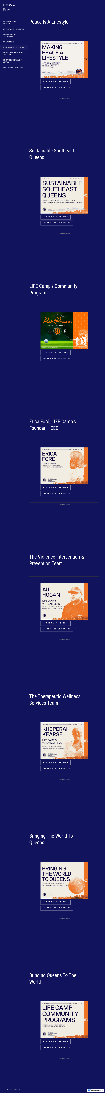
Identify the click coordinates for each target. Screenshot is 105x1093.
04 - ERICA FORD (8, 42)
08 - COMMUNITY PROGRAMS (13, 67)
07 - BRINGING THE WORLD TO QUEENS (13, 61)
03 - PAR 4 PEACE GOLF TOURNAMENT (10, 35)
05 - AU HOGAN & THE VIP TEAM (13, 47)
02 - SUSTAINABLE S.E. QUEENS (13, 29)
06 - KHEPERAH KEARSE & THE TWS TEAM (13, 54)
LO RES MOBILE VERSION (57, 87)
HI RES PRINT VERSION (55, 81)
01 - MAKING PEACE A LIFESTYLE (10, 23)
